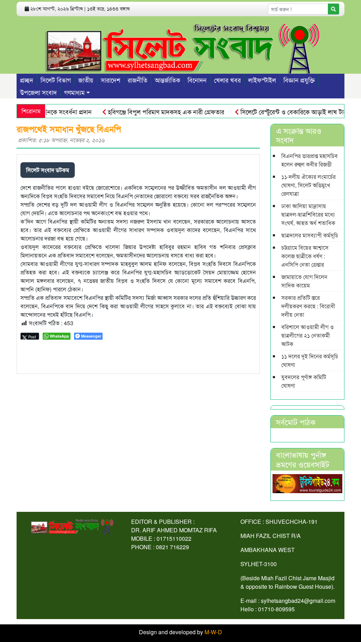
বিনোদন (197, 79)
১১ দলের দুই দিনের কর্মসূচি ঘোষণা (309, 360)
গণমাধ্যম (74, 92)
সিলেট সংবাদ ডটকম (47, 170)
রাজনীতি (137, 79)
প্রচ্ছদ (26, 79)
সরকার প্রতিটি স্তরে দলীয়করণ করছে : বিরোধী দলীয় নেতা (308, 306)
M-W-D (213, 632)
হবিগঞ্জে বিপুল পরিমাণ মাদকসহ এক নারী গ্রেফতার (157, 111)
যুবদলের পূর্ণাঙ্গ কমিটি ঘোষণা (303, 381)
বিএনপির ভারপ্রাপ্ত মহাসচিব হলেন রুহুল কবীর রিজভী (309, 160)
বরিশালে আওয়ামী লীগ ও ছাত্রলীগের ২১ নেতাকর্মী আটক (307, 335)
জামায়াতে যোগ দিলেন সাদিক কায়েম (304, 281)
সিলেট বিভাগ (56, 79)
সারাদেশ (110, 79)
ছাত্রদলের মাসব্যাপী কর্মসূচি (309, 235)
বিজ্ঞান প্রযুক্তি (299, 79)
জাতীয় (85, 79)
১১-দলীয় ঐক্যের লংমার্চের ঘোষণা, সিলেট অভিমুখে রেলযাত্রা (308, 185)
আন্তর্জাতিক (167, 79)
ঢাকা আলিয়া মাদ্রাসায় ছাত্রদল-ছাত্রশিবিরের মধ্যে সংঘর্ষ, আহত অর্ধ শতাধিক (308, 214)
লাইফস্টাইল (262, 79)
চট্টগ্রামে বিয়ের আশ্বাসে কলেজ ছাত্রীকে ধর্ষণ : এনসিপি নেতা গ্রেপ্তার (305, 255)
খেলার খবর (227, 79)
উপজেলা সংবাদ (38, 92)
